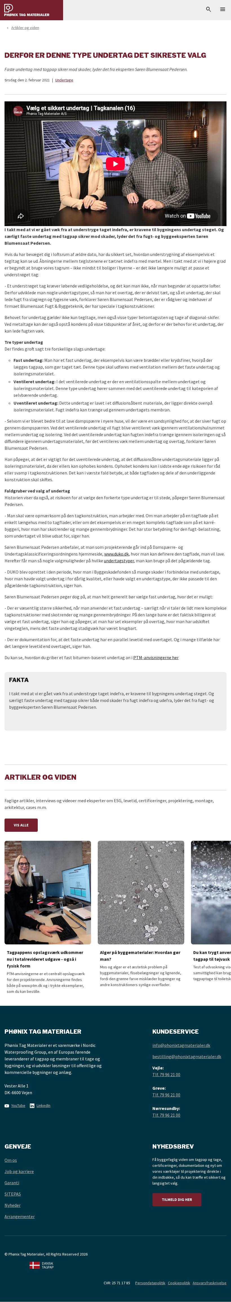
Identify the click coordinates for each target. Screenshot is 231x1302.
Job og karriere (19, 1171)
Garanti (12, 1182)
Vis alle (21, 825)
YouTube (18, 1105)
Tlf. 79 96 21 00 (166, 1074)
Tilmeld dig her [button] (177, 1199)
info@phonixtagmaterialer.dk (181, 1045)
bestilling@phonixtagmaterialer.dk (186, 1056)
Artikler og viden (25, 27)
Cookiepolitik (179, 1282)
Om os (11, 1160)
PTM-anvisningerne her (156, 657)
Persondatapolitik (150, 1282)
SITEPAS (13, 1194)
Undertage (64, 80)
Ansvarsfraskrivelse (209, 1282)
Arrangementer (20, 1216)
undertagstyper (119, 560)
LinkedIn (43, 1105)
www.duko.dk (116, 554)
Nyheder (13, 1205)
